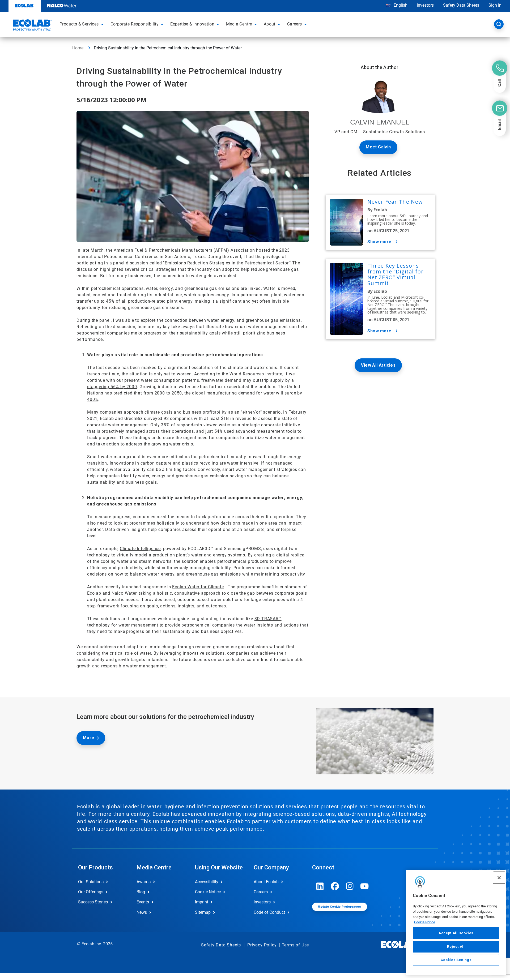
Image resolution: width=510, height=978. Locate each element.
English (400, 5)
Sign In (495, 5)
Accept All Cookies (456, 933)
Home (77, 47)
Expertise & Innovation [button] (192, 24)
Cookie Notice (424, 922)
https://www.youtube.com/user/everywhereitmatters (364, 886)
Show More (379, 241)
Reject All (456, 946)
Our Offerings (90, 891)
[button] (103, 24)
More (88, 737)
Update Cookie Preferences (339, 906)
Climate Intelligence (140, 548)
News (142, 912)
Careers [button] (294, 24)
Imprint (201, 901)
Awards (144, 881)
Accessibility (206, 881)
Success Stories (93, 901)
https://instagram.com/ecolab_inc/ (350, 886)
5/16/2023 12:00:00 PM (111, 99)
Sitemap (203, 912)
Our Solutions (91, 881)
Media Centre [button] (239, 24)
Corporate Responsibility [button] (134, 24)
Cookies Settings (456, 960)
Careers (261, 891)
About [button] (269, 24)
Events (143, 901)
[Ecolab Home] (31, 26)
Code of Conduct (269, 912)
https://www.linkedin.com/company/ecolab (320, 886)
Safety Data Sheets (461, 5)
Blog (141, 891)
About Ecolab (266, 881)
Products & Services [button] (79, 24)
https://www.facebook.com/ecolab (335, 886)
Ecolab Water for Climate (198, 586)
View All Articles (378, 365)
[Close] (499, 877)
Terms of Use (295, 944)
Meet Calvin (378, 146)
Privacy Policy (262, 944)
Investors (425, 5)
